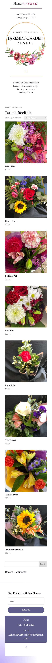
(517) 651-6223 (30, 3)
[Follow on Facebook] (26, 647)
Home (7, 107)
